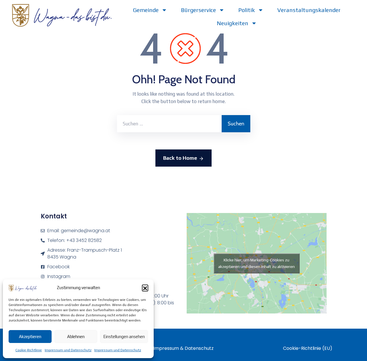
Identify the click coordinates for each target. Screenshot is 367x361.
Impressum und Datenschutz (68, 350)
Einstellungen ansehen (124, 336)
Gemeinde (146, 10)
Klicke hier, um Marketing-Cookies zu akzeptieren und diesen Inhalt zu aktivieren (256, 263)
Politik (246, 10)
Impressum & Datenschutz (183, 348)
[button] (145, 288)
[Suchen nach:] (169, 123)
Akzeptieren (30, 336)
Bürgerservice (198, 10)
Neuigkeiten (232, 23)
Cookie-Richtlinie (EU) (307, 348)
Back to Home (180, 158)
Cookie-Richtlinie (28, 350)
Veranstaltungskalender (309, 10)
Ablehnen (76, 336)
